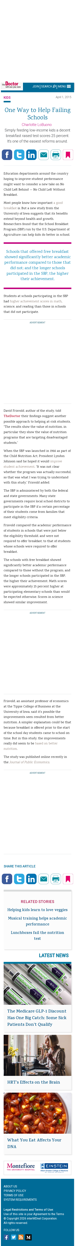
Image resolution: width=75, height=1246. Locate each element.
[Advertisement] (37, 41)
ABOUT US (10, 1186)
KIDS (7, 97)
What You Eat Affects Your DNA (34, 1144)
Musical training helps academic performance (37, 922)
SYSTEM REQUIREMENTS (20, 1199)
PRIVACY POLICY (15, 1191)
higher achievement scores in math (36, 301)
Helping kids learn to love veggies (37, 910)
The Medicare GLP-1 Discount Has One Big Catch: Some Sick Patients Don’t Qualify (36, 1018)
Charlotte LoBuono (37, 124)
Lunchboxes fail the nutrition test (37, 936)
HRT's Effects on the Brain (33, 1083)
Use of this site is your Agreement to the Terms (34, 1214)
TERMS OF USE (13, 1195)
